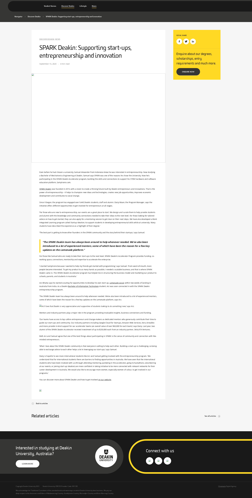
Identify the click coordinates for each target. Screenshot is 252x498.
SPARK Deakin (45, 189)
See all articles (210, 416)
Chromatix (222, 486)
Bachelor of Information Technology (83, 286)
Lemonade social (117, 283)
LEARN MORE (27, 464)
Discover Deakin (67, 6)
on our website (104, 379)
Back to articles (42, 404)
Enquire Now (188, 72)
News (94, 6)
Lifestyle (83, 6)
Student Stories (50, 6)
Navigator (18, 17)
